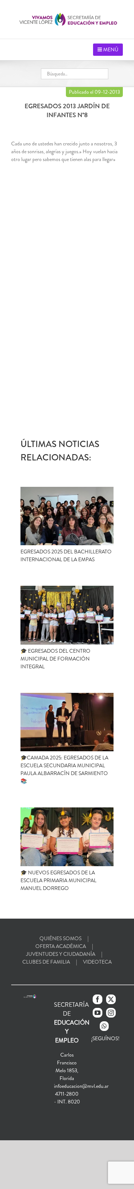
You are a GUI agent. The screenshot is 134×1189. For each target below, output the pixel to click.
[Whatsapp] (104, 1026)
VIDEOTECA (97, 961)
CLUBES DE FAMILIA (46, 961)
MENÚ (110, 49)
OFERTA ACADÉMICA (60, 946)
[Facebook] (97, 999)
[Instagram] (111, 1013)
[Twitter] (111, 999)
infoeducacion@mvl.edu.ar (81, 1086)
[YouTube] (97, 1013)
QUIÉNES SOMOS (60, 938)
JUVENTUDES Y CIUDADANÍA (60, 954)
